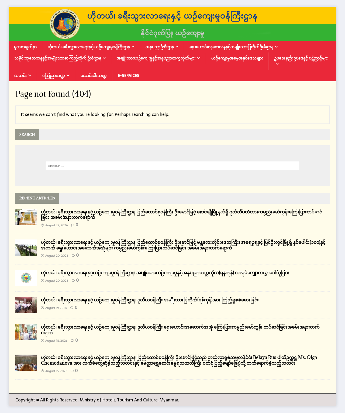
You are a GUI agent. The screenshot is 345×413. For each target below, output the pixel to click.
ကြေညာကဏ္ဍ (53, 76)
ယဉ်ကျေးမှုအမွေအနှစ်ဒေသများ (237, 58)
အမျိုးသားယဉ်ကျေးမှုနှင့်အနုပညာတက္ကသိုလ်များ (156, 58)
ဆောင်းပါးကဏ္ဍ (94, 76)
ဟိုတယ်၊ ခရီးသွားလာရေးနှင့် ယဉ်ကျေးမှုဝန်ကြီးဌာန (89, 47)
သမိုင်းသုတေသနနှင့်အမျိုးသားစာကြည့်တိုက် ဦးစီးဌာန (57, 58)
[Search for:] (172, 165)
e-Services (128, 76)
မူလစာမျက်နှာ (25, 47)
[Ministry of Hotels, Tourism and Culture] (172, 37)
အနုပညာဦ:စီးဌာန (160, 47)
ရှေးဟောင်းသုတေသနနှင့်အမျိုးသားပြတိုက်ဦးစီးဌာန (231, 47)
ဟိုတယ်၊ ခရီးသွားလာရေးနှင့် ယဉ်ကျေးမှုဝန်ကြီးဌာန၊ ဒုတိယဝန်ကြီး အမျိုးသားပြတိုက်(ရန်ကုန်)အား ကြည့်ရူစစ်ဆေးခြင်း (150, 300)
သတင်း (20, 76)
